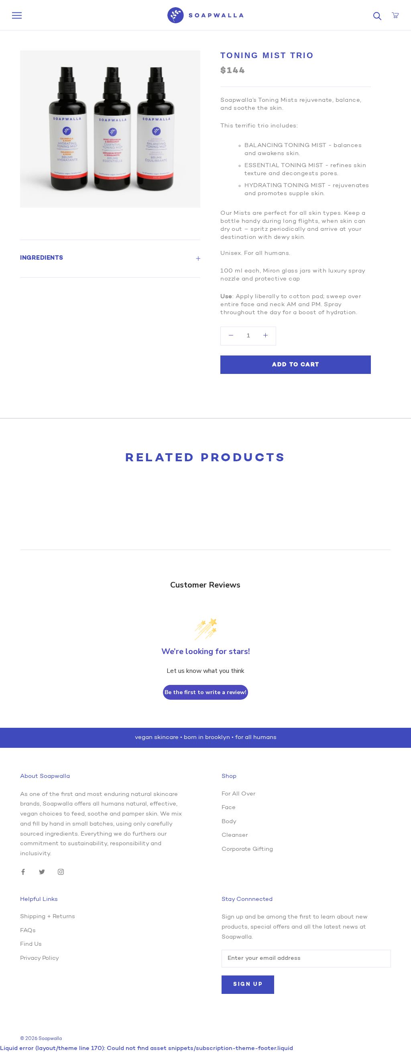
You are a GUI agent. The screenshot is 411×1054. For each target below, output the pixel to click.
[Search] (377, 15)
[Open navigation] (17, 15)
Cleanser (235, 835)
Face (229, 808)
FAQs (28, 931)
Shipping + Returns (47, 917)
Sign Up (247, 984)
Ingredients (41, 258)
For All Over (238, 794)
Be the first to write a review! (205, 692)
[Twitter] (42, 872)
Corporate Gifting (247, 849)
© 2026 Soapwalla (41, 1038)
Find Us (31, 944)
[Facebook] (23, 872)
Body (229, 822)
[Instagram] (61, 872)
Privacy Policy (39, 958)
